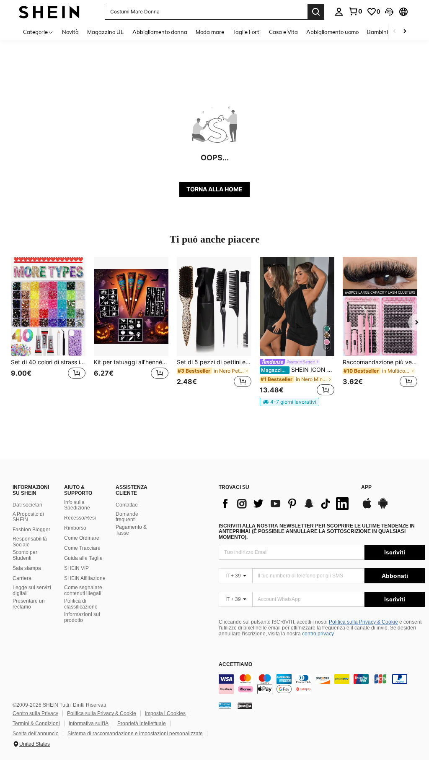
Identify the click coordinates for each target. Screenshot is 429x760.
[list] (286, 503)
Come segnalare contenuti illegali (83, 590)
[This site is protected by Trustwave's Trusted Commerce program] (225, 705)
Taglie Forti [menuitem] (247, 32)
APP (366, 487)
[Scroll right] (405, 32)
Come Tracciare (82, 548)
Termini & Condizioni (36, 723)
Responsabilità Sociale (30, 542)
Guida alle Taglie (83, 558)
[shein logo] (49, 11)
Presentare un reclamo (29, 604)
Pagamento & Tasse (131, 530)
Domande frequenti (127, 517)
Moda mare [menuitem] (210, 32)
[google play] (383, 507)
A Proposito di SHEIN (28, 517)
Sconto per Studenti (25, 555)
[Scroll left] (395, 32)
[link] (355, 11)
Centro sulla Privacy (35, 713)
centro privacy (317, 634)
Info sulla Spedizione (77, 505)
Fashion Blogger (31, 530)
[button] (389, 12)
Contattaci (127, 505)
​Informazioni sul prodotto (82, 617)
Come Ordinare (81, 538)
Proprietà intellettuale (141, 723)
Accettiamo (235, 664)
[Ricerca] (316, 12)
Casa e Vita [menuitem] (283, 32)
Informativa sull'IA (89, 723)
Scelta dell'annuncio (36, 733)
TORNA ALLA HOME (214, 189)
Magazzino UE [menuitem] (105, 32)
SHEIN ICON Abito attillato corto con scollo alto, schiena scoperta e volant (297, 369)
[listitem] (48, 327)
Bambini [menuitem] (377, 32)
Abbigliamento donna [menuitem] (159, 32)
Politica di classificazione (81, 604)
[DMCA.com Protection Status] (245, 705)
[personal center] (339, 12)
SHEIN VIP (76, 568)
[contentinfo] (322, 684)
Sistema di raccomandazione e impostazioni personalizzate (135, 733)
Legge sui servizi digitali (32, 590)
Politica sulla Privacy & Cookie (363, 622)
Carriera (22, 578)
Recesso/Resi (80, 518)
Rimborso (75, 528)
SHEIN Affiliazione (85, 578)
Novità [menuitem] (70, 32)
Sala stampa (27, 568)
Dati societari (27, 505)
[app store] (367, 507)
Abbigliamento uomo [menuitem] (332, 32)
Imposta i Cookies (165, 713)
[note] (289, 402)
